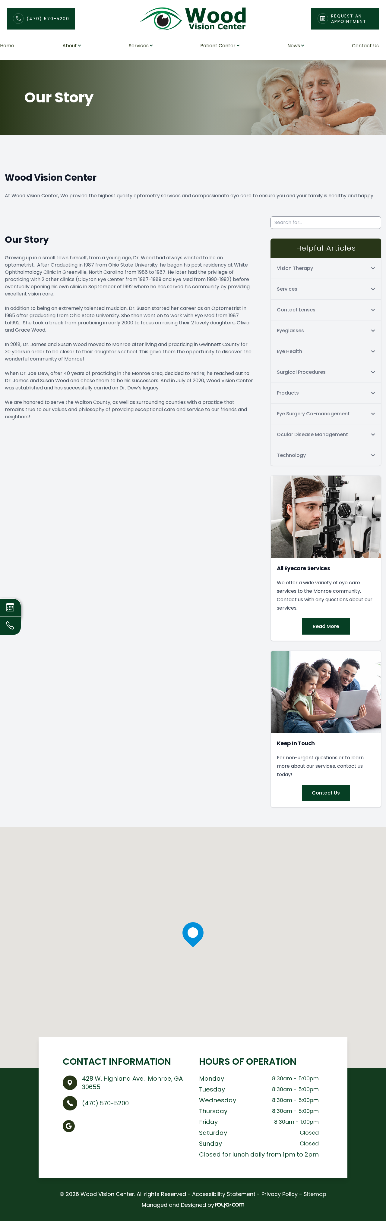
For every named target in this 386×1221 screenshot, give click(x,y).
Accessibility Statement (223, 1194)
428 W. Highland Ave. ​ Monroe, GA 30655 (132, 1082)
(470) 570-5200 (48, 19)
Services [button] (139, 45)
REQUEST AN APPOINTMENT (348, 18)
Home (7, 45)
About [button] (69, 45)
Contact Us (365, 45)
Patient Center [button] (218, 45)
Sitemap (315, 1194)
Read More (326, 626)
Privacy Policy (279, 1194)
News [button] (293, 45)
